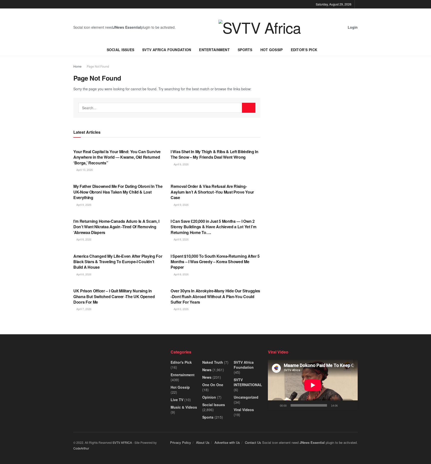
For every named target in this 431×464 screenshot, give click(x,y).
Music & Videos (184, 407)
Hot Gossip (271, 49)
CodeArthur (81, 448)
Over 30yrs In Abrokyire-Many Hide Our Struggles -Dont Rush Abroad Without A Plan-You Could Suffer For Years (215, 296)
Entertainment (214, 49)
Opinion (209, 397)
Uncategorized (246, 397)
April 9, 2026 (181, 164)
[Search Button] (248, 108)
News (207, 369)
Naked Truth (212, 362)
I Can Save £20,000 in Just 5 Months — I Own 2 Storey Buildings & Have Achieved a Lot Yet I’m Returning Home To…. (213, 226)
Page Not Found (98, 66)
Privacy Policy (180, 442)
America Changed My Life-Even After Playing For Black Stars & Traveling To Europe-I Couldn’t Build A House (117, 261)
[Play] (274, 405)
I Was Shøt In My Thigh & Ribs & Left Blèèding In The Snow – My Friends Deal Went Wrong (214, 154)
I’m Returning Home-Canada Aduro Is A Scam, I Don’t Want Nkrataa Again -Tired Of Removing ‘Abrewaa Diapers (116, 226)
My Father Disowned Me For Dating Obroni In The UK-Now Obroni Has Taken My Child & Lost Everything (117, 191)
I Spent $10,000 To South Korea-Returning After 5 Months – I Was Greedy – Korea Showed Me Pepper (215, 261)
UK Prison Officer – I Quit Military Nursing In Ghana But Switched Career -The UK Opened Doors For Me (114, 296)
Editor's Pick (181, 362)
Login (352, 27)
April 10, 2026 (84, 170)
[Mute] (342, 405)
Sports (245, 49)
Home (77, 66)
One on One (212, 384)
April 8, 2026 (83, 239)
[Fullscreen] (351, 405)
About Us (203, 442)
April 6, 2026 (181, 309)
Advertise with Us (227, 442)
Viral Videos (244, 409)
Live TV (177, 399)
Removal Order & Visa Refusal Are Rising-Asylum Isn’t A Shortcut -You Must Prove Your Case (212, 191)
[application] (313, 385)
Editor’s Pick (304, 49)
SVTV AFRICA (122, 442)
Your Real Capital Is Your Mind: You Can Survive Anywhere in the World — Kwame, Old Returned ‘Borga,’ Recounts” (117, 157)
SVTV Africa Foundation (166, 49)
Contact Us (253, 442)
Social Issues (120, 49)
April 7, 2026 (83, 309)
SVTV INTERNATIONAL (248, 382)
